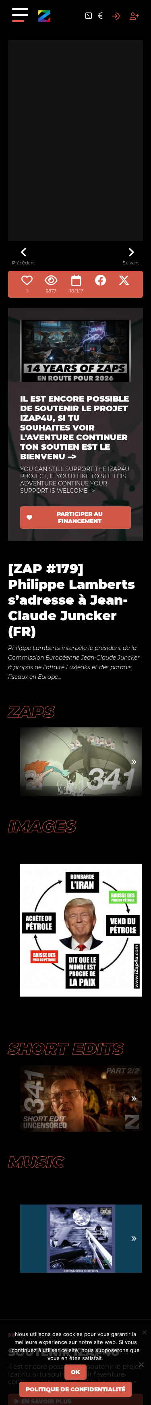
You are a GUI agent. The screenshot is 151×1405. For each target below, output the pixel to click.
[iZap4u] (44, 16)
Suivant (131, 263)
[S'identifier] (116, 16)
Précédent (23, 263)
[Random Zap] (88, 16)
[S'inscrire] (134, 16)
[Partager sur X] (124, 280)
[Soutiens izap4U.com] (100, 16)
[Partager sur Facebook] (100, 280)
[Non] (141, 1364)
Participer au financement (80, 517)
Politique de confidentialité (75, 1389)
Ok (75, 1372)
